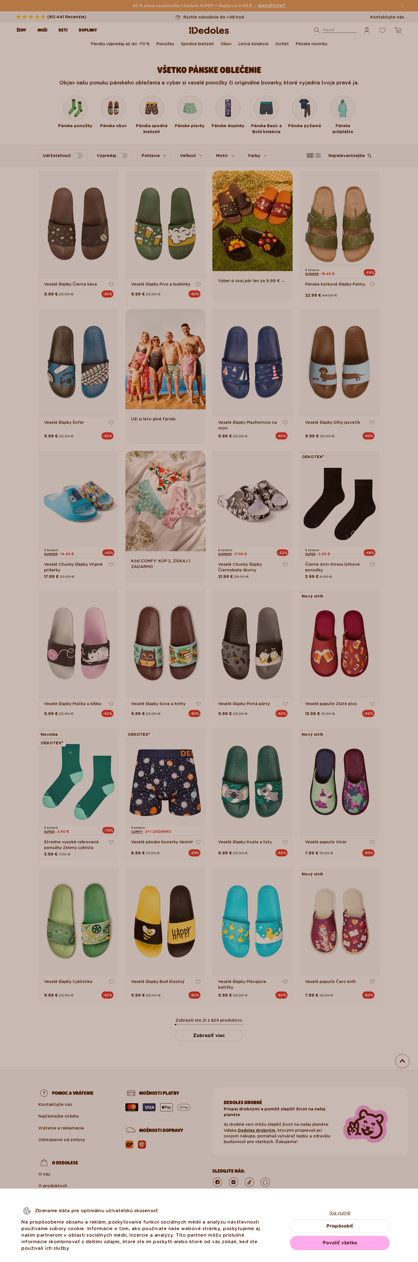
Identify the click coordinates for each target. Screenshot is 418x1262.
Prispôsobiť (339, 1226)
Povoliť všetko (340, 1243)
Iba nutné (340, 1213)
